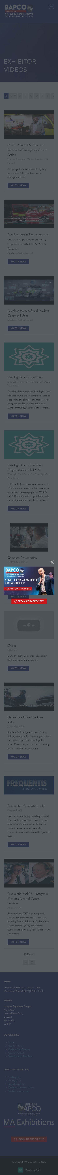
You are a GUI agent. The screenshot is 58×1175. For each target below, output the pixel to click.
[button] (52, 562)
